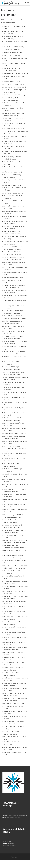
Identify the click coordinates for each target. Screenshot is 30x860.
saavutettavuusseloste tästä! (16, 815)
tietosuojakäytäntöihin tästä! (14, 817)
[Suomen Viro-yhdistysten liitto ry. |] (2, 3)
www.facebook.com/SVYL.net (9, 845)
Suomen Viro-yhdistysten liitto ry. (13, 856)
